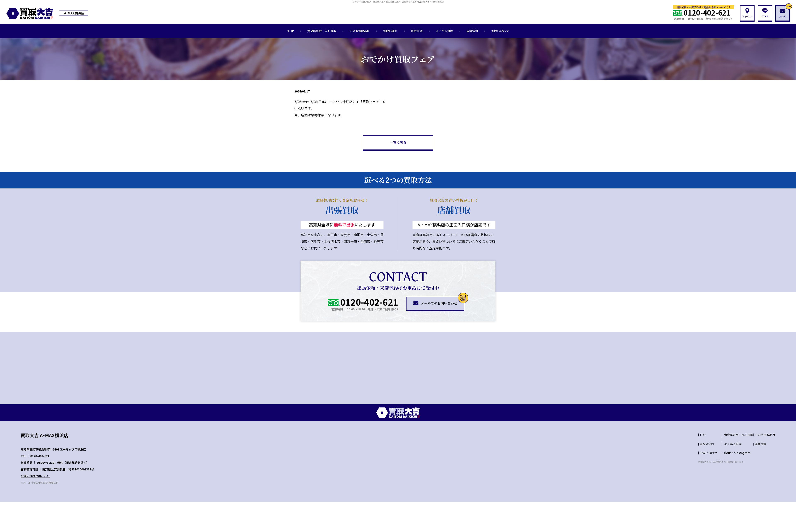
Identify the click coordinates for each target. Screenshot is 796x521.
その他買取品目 (359, 31)
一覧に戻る (398, 142)
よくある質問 (444, 31)
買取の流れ (390, 31)
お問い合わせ (500, 31)
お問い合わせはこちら (35, 476)
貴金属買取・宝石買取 (321, 31)
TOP (290, 31)
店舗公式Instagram (737, 453)
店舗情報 (472, 31)
